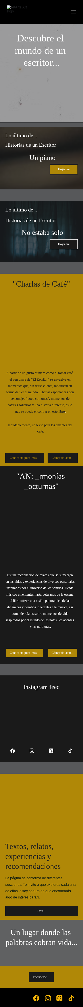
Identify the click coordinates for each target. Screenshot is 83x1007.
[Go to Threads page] (53, 751)
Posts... (41, 911)
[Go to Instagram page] (34, 751)
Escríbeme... (41, 977)
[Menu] (73, 12)
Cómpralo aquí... (63, 457)
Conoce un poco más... (25, 457)
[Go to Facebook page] (14, 751)
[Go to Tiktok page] (70, 751)
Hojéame (63, 169)
